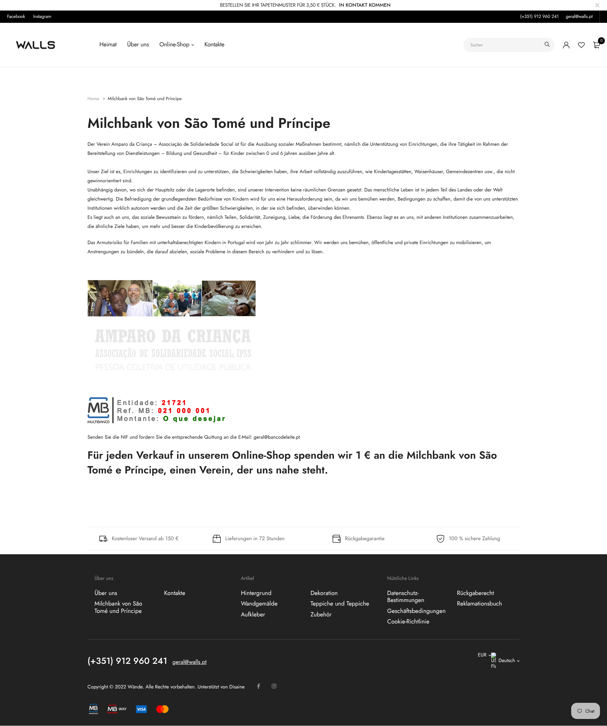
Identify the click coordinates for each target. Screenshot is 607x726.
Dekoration (324, 593)
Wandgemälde (259, 604)
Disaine (237, 687)
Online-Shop (174, 44)
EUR (482, 655)
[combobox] (509, 45)
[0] (596, 44)
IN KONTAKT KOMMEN (365, 5)
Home (93, 98)
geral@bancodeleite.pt (277, 437)
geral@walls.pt (579, 16)
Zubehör (321, 614)
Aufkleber (253, 614)
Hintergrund (256, 593)
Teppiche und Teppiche (340, 604)
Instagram (42, 16)
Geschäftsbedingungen (416, 611)
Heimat (108, 44)
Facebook (16, 16)
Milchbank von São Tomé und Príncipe (118, 607)
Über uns (138, 44)
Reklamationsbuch (479, 604)
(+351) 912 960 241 (539, 16)
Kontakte (214, 44)
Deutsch (506, 660)
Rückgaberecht (475, 593)
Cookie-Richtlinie (408, 621)
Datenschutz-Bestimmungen (405, 596)
